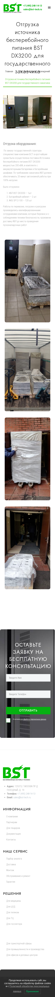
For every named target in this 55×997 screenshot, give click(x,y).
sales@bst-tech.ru (32, 9)
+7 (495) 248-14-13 (32, 5)
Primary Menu (49, 7)
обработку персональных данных (34, 719)
